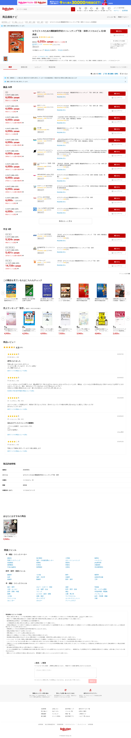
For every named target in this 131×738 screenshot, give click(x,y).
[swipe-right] (127, 293)
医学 (46, 22)
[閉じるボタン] (129, 26)
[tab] (10, 67)
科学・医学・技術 (30, 22)
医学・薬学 (40, 22)
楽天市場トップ (6, 22)
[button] (86, 9)
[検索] (73, 9)
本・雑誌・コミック (17, 22)
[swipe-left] (3, 293)
